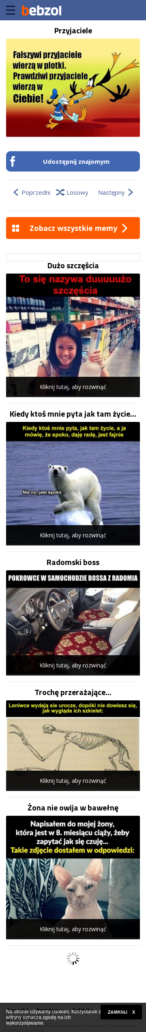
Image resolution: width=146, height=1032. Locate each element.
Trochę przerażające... (73, 692)
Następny (111, 192)
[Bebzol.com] (41, 10)
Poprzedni (35, 192)
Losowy (77, 192)
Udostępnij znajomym (76, 161)
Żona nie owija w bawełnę (73, 808)
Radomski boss (73, 562)
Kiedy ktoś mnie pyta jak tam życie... (73, 414)
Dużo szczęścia (73, 265)
